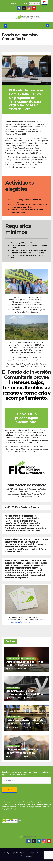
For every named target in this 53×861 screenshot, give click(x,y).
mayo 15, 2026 (15, 727)
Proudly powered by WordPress (16, 853)
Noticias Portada (27, 658)
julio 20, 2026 (16, 669)
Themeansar (26, 856)
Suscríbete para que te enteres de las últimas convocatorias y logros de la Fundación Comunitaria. (26, 773)
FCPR (29, 669)
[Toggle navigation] (25, 26)
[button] (43, 26)
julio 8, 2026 (15, 698)
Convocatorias (13, 658)
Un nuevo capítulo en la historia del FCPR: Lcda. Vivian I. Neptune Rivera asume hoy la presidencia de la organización (26, 725)
